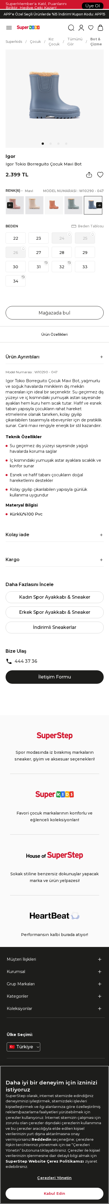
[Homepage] (28, 27)
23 (38, 238)
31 (39, 266)
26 (15, 252)
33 (84, 266)
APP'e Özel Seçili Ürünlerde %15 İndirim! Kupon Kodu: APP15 (54, 14)
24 (61, 238)
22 (15, 238)
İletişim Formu (54, 677)
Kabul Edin (54, 1193)
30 (15, 266)
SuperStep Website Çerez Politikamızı (45, 1161)
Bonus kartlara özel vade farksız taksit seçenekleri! (54, 10)
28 (61, 252)
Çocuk (35, 41)
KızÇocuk (54, 41)
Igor (10, 156)
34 (15, 281)
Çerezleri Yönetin (54, 1177)
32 (61, 266)
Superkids (14, 41)
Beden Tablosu (91, 226)
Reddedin (41, 1139)
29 (84, 252)
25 (85, 238)
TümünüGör (74, 41)
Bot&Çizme (96, 41)
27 (38, 252)
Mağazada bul (54, 313)
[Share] (89, 174)
